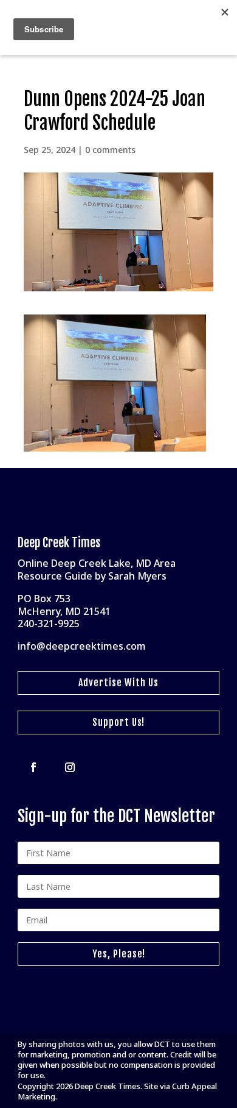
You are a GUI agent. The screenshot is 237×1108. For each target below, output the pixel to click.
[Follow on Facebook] (33, 767)
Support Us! (118, 722)
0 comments (110, 149)
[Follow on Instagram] (70, 767)
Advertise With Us (118, 683)
